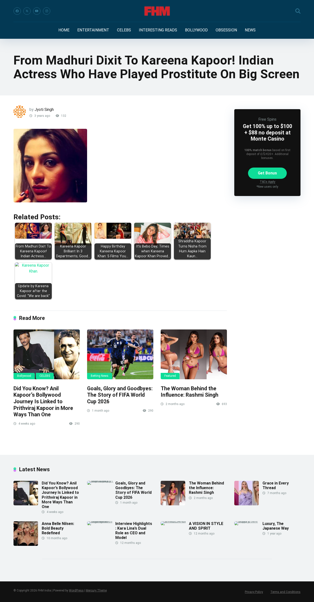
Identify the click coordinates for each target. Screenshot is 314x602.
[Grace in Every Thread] (246, 504)
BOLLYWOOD (196, 30)
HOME (63, 30)
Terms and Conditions (285, 592)
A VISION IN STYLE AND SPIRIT (206, 526)
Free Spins (267, 119)
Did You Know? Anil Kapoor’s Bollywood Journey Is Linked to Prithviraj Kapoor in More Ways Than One (43, 401)
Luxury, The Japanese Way (275, 526)
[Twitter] (27, 11)
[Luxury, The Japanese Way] (248, 521)
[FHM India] (157, 11)
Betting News (99, 376)
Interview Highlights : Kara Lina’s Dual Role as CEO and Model (133, 530)
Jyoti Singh (44, 109)
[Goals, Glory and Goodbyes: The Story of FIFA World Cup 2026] (120, 354)
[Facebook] (17, 11)
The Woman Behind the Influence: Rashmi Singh (189, 391)
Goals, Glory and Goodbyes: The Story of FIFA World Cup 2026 (120, 395)
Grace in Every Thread (275, 485)
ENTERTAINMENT (93, 30)
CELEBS (124, 30)
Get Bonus (267, 173)
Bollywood (24, 376)
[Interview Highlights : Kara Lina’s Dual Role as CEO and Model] (101, 521)
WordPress (76, 590)
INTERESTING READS (158, 30)
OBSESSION (226, 30)
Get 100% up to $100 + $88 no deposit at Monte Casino (267, 132)
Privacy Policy (254, 592)
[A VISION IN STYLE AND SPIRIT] (175, 521)
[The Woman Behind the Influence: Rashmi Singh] (194, 354)
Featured (170, 376)
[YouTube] (36, 11)
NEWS (250, 30)
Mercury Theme (96, 590)
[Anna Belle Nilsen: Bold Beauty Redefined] (25, 544)
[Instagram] (46, 11)
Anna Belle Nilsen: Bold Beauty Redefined (58, 528)
